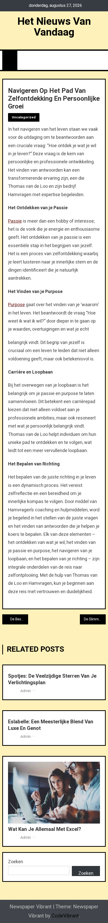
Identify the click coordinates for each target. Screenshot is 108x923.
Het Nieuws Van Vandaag (54, 27)
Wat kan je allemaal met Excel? (44, 829)
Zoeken (15, 861)
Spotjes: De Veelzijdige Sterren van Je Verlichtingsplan (52, 679)
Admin (25, 690)
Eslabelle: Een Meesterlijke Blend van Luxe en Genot (50, 725)
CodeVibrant (65, 915)
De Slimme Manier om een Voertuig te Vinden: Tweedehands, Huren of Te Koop (95, 619)
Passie (15, 221)
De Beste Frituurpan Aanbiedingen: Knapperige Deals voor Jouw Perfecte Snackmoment (19, 619)
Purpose (16, 304)
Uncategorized (24, 117)
